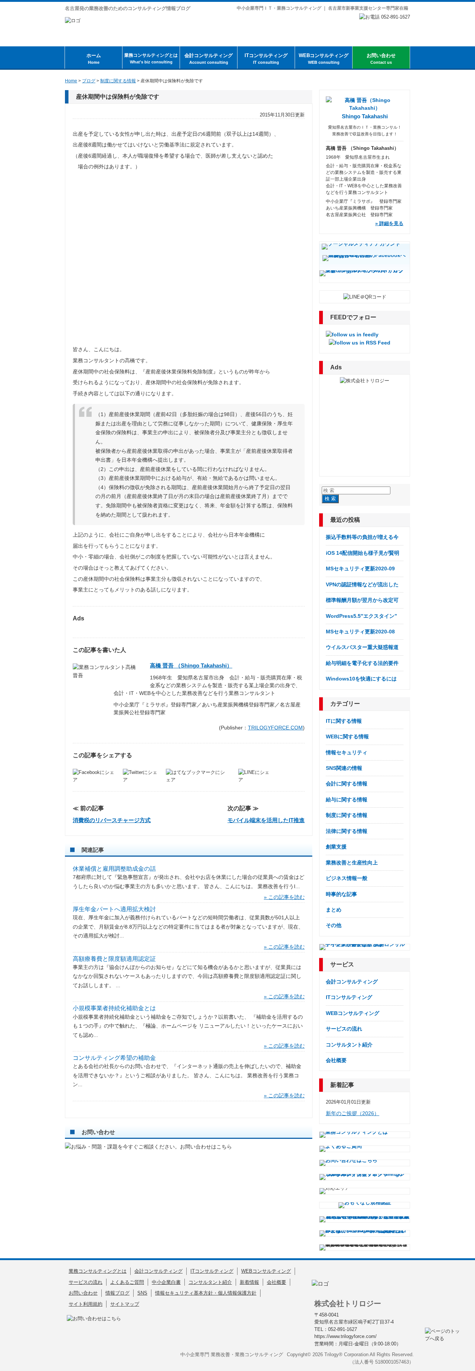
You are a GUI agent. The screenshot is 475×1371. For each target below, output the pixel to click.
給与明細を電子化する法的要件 (362, 663)
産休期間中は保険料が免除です (117, 96)
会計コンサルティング (208, 59)
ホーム (93, 59)
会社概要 (336, 1060)
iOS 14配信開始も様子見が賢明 (362, 553)
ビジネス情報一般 (346, 878)
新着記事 (342, 1085)
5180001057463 (392, 1362)
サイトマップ (124, 1304)
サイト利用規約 (85, 1304)
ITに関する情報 (344, 721)
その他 (333, 925)
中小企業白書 (166, 1282)
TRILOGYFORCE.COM (275, 728)
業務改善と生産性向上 (352, 863)
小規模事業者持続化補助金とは (114, 1008)
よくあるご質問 (127, 1282)
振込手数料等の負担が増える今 (362, 537)
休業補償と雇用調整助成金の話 (114, 869)
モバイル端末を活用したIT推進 (266, 820)
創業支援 (336, 847)
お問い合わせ (381, 59)
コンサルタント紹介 (349, 1045)
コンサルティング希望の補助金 (114, 1058)
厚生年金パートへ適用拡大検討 (114, 909)
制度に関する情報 (346, 815)
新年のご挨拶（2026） (352, 1113)
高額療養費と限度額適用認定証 (114, 959)
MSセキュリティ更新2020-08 (360, 632)
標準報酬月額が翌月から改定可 (362, 600)
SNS (142, 1293)
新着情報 (249, 1282)
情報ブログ (117, 1293)
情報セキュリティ (346, 752)
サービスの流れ (344, 1029)
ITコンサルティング (266, 59)
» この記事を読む (284, 897)
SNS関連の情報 (344, 768)
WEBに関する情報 (347, 736)
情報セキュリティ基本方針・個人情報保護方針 (205, 1293)
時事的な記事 (341, 894)
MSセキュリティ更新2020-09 (360, 568)
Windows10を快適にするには (361, 679)
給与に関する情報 (346, 800)
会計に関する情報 (346, 784)
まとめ (333, 910)
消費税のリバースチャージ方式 (112, 820)
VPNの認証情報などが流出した (362, 584)
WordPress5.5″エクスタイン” (361, 616)
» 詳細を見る (389, 223)
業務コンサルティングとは (151, 58)
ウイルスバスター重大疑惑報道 (362, 647)
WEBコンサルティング (323, 59)
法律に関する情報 (346, 831)
